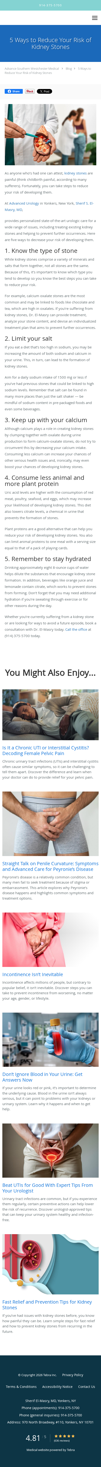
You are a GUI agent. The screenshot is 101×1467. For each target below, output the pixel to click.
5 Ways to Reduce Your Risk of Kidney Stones (48, 70)
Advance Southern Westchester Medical (32, 68)
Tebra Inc (49, 1375)
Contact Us (86, 1386)
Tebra (71, 1450)
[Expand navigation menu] (94, 18)
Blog (69, 68)
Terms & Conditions (21, 1386)
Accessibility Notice (57, 1386)
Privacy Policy (72, 1375)
